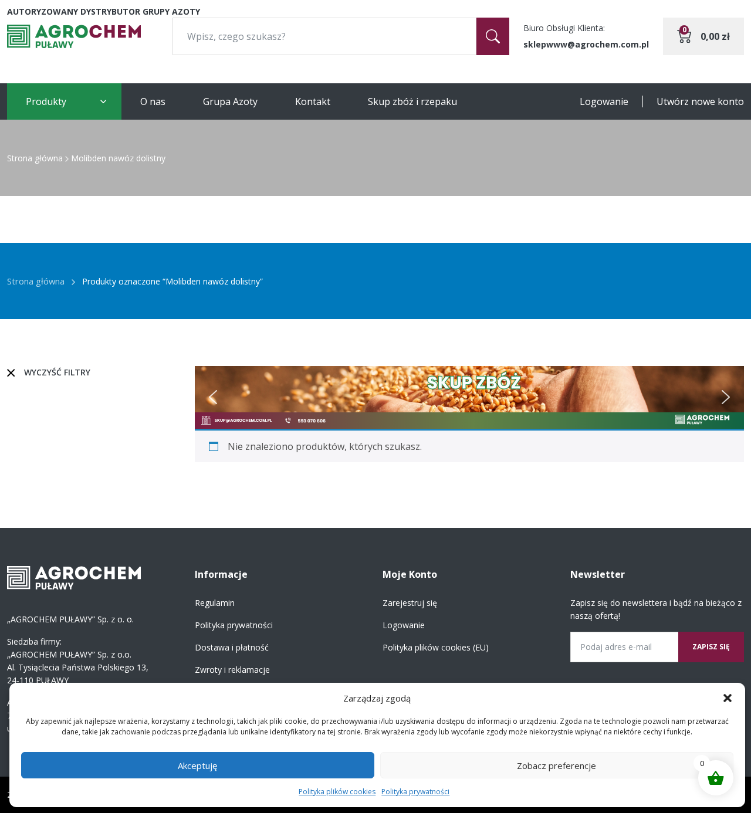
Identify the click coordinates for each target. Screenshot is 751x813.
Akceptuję (197, 765)
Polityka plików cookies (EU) (436, 647)
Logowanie (604, 101)
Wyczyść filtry (57, 372)
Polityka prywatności (415, 792)
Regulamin (215, 602)
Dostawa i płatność (232, 647)
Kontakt (312, 101)
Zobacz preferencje (556, 765)
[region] (469, 397)
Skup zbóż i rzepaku (412, 101)
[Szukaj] (492, 36)
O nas (152, 101)
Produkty (46, 101)
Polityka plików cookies (337, 792)
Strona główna (35, 158)
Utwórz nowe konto (700, 101)
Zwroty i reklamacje (232, 669)
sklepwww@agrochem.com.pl (586, 44)
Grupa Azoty (230, 101)
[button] (727, 698)
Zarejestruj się (410, 602)
